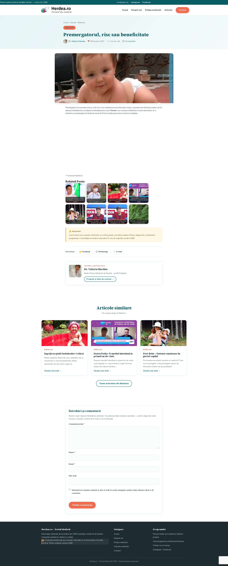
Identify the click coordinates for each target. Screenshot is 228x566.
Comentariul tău (76, 424)
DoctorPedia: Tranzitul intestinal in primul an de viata (113, 355)
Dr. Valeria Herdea (77, 41)
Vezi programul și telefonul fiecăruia (168, 541)
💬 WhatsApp (102, 251)
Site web (73, 476)
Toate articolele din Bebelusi (114, 383)
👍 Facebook (84, 251)
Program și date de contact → (100, 279)
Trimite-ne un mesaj (161, 545)
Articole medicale (121, 546)
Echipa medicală (153, 10)
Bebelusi (81, 22)
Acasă (125, 10)
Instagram (135, 2)
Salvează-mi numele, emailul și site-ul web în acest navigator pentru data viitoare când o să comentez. (112, 491)
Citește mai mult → (53, 371)
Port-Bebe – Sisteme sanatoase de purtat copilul (161, 355)
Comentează (130, 41)
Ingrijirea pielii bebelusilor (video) (64, 353)
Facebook (146, 2)
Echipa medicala (121, 542)
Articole (168, 10)
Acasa (116, 534)
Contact (182, 10)
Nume (72, 452)
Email (72, 464)
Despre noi (136, 10)
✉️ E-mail (118, 251)
